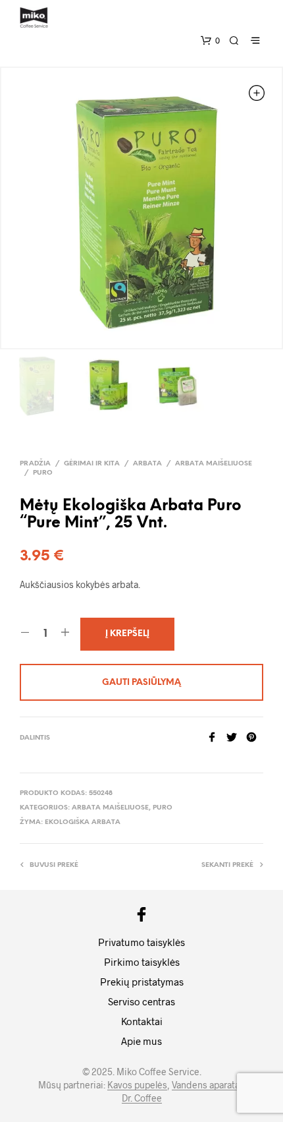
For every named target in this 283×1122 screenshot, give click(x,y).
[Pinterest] (254, 738)
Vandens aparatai (207, 1085)
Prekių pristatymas (142, 982)
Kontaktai (142, 1021)
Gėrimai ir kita (92, 463)
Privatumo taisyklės (141, 942)
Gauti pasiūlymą (141, 682)
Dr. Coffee (142, 1098)
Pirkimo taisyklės (142, 962)
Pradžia (35, 463)
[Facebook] (216, 738)
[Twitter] (236, 738)
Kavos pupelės (137, 1085)
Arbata (147, 463)
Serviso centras (141, 1001)
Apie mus (141, 1041)
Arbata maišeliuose (213, 463)
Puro (43, 473)
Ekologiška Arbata (82, 822)
